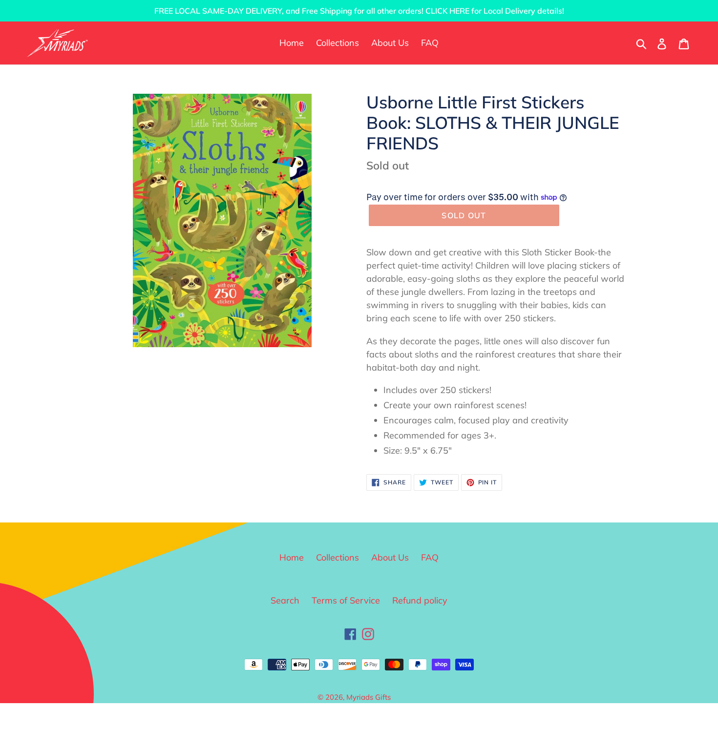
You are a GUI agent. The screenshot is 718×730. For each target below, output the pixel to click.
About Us (390, 557)
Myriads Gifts (368, 697)
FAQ (430, 557)
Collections (337, 557)
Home (291, 557)
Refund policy (419, 600)
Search (285, 600)
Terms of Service (346, 600)
